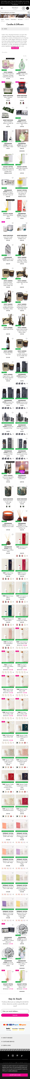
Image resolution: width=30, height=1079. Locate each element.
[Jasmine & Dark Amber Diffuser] (19, 556)
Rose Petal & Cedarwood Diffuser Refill (22, 666)
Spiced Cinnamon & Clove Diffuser (22, 547)
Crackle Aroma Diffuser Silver (21, 73)
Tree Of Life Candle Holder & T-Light (8, 962)
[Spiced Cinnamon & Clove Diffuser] (17, 556)
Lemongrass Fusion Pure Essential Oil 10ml (22, 427)
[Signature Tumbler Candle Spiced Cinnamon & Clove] (24, 743)
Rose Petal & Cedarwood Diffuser (8, 642)
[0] (27, 9)
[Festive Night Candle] (9, 103)
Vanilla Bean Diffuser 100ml (8, 985)
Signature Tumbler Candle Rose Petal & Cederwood (22, 761)
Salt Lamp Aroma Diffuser (22, 477)
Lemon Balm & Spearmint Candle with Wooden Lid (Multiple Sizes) (8, 169)
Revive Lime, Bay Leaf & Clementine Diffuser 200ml (8, 478)
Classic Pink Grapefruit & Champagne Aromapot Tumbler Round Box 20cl (8, 74)
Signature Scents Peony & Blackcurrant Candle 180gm (8, 914)
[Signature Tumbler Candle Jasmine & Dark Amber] (27, 743)
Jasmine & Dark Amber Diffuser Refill (8, 690)
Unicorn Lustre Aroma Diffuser (22, 962)
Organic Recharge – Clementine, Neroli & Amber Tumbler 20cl (8, 283)
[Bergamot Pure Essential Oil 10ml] (17, 383)
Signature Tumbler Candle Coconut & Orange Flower (8, 761)
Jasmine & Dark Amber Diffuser (8, 573)
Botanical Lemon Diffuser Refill (22, 690)
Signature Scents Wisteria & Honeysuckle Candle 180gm (22, 862)
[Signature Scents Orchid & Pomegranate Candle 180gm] (5, 842)
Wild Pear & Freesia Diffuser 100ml (22, 985)
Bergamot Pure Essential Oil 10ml (22, 376)
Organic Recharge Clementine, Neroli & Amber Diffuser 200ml (22, 260)
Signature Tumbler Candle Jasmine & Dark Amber (22, 786)
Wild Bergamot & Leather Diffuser (8, 619)
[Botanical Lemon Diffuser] (24, 556)
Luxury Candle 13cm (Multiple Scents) (22, 237)
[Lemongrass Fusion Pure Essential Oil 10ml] (27, 383)
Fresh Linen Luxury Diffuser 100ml (8, 145)
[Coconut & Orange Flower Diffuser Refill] (19, 648)
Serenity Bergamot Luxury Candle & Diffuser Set (21, 526)
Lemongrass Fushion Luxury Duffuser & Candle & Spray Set (8, 192)
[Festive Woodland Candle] (7, 103)
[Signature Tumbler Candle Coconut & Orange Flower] (19, 743)
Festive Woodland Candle (8, 97)
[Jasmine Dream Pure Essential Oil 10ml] (22, 383)
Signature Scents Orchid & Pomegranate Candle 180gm (22, 836)
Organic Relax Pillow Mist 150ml (8, 352)
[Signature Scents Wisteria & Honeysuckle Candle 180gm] (11, 842)
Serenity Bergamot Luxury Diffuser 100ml (8, 549)
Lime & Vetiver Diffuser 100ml (8, 215)
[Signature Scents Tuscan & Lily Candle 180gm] (8, 842)
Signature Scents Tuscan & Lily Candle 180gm (8, 861)
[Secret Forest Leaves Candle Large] (7, 506)
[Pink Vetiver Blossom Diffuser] (22, 556)
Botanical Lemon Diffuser (8, 596)
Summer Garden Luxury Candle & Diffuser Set (8, 940)
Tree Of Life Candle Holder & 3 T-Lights (22, 940)
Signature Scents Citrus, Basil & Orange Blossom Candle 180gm (22, 888)
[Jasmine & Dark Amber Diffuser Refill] (24, 648)
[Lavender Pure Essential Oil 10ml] (24, 383)
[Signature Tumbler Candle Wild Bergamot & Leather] (17, 743)
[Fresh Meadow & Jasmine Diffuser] (27, 556)
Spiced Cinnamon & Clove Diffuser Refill (8, 713)
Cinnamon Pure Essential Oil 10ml (8, 402)
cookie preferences (12, 1070)
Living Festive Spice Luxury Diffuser (22, 215)
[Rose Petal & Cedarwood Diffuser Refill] (22, 648)
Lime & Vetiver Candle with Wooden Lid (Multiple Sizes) (22, 192)
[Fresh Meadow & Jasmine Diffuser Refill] (17, 648)
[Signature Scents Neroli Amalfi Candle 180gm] (3, 842)
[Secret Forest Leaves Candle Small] (9, 506)
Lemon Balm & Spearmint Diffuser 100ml (22, 168)
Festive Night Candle (22, 96)
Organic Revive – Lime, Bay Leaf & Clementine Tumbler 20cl (8, 377)
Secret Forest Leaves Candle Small (22, 500)
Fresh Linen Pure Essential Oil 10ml (22, 452)
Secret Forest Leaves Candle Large (8, 500)
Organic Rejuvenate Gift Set (22, 282)
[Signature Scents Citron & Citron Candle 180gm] (13, 842)
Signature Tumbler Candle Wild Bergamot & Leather (22, 737)
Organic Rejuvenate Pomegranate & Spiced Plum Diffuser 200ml (8, 307)
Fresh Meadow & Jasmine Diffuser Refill (22, 642)
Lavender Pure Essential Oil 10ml (8, 426)
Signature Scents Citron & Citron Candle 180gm (8, 887)
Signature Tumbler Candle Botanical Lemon (8, 809)
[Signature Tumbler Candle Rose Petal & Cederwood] (22, 743)
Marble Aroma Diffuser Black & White (8, 259)
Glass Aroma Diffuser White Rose (22, 145)
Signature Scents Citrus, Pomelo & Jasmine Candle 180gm (22, 914)
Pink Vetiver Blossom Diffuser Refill (22, 713)
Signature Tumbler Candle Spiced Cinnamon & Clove (8, 786)
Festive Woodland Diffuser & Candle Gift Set (8, 122)
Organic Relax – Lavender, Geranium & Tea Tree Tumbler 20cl (22, 353)
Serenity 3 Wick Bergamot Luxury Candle (8, 525)
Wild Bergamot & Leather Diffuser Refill (8, 736)
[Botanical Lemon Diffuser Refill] (27, 648)
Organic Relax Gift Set (8, 328)
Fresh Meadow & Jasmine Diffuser (22, 596)
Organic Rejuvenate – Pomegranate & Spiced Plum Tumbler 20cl (22, 307)
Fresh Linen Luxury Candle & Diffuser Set (22, 122)
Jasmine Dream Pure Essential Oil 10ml (22, 402)
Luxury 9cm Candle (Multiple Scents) (8, 237)
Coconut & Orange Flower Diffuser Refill (8, 666)
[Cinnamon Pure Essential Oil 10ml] (19, 383)
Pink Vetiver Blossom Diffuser (22, 573)
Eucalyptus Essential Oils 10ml (8, 452)
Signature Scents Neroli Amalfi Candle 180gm (8, 835)
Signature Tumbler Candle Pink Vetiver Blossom (22, 810)
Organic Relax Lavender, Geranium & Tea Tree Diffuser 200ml (22, 330)
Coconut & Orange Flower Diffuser (22, 619)
